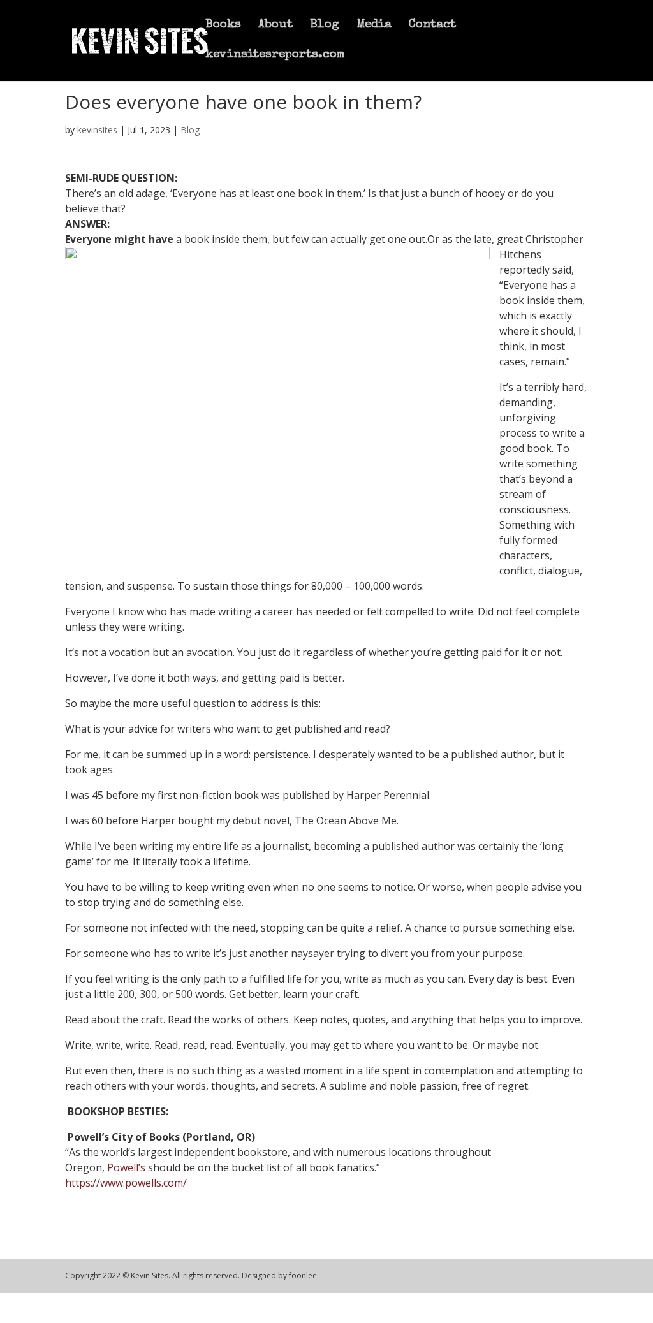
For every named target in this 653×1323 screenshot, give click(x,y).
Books (223, 26)
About (275, 26)
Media (374, 26)
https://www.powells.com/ (126, 1183)
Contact (432, 26)
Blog (324, 26)
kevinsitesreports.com (275, 56)
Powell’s (126, 1167)
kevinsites (97, 130)
